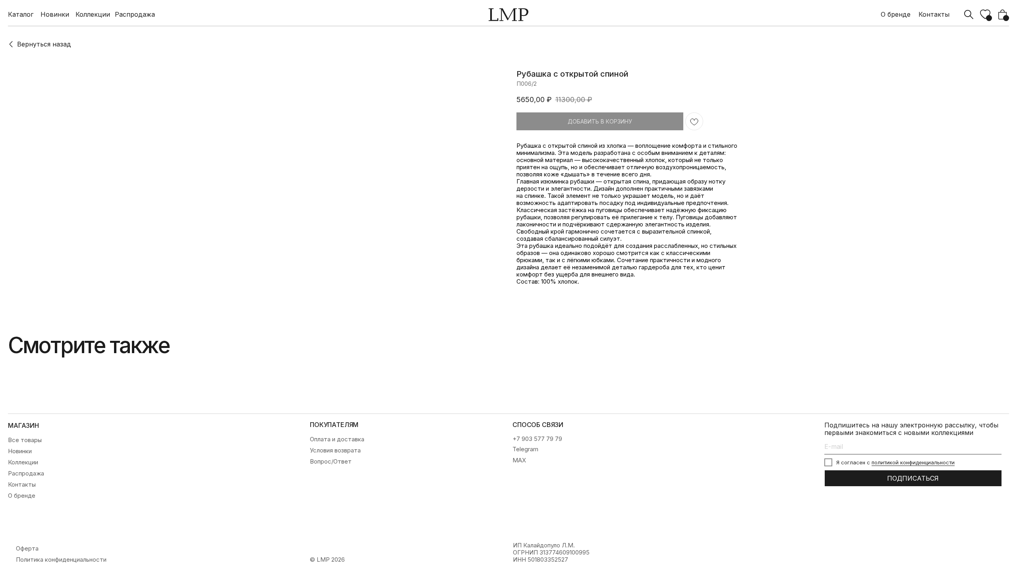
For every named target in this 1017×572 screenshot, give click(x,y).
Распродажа (135, 14)
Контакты (933, 14)
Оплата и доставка (337, 439)
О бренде (896, 14)
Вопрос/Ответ (331, 461)
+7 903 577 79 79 (537, 439)
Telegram (525, 449)
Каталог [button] (20, 14)
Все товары (25, 440)
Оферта (27, 548)
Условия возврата (335, 450)
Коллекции (92, 14)
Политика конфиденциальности (61, 559)
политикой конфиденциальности (913, 462)
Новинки (55, 14)
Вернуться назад (44, 44)
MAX (519, 460)
